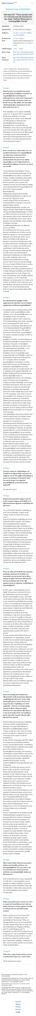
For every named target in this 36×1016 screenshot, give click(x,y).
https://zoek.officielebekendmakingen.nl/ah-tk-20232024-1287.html (23, 59)
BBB (29, 33)
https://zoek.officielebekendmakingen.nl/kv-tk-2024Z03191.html (23, 53)
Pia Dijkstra (29, 43)
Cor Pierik (16, 35)
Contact (18, 1009)
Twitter (18, 1007)
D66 (15, 45)
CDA (22, 43)
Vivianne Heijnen (18, 38)
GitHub (18, 1004)
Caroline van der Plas (20, 33)
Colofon (18, 1001)
